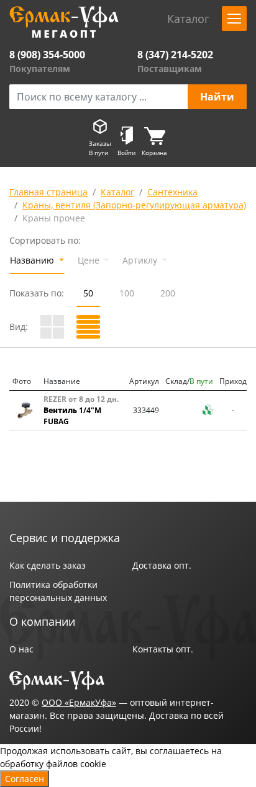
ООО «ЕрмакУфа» (79, 702)
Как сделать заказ (47, 565)
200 (167, 293)
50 (88, 293)
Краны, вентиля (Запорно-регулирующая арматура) (134, 205)
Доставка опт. (161, 565)
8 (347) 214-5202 (175, 54)
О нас (21, 649)
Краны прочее (53, 218)
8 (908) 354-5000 (47, 54)
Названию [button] (33, 260)
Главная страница (48, 192)
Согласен (24, 779)
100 (126, 293)
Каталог (117, 192)
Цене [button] (90, 260)
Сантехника (172, 192)
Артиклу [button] (141, 260)
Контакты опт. (162, 649)
